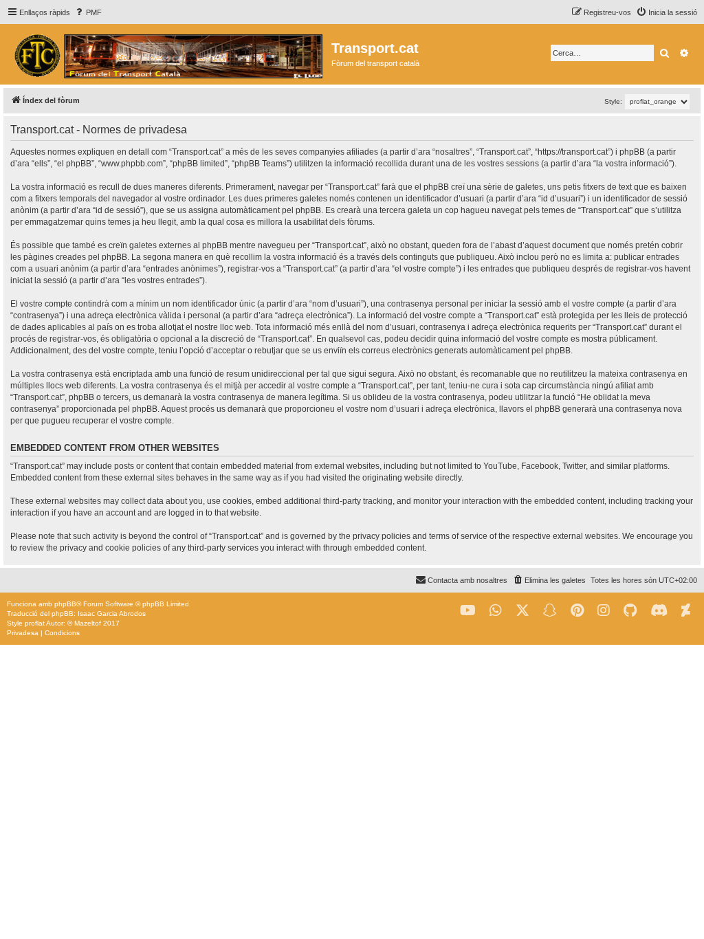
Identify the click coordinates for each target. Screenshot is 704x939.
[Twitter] (522, 611)
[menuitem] (88, 12)
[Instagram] (603, 611)
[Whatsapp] (495, 611)
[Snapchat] (550, 611)
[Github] (630, 611)
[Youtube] (467, 611)
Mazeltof (87, 623)
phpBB (65, 604)
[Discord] (659, 611)
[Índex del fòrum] (167, 54)
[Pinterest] (577, 611)
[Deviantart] (686, 611)
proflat (35, 623)
